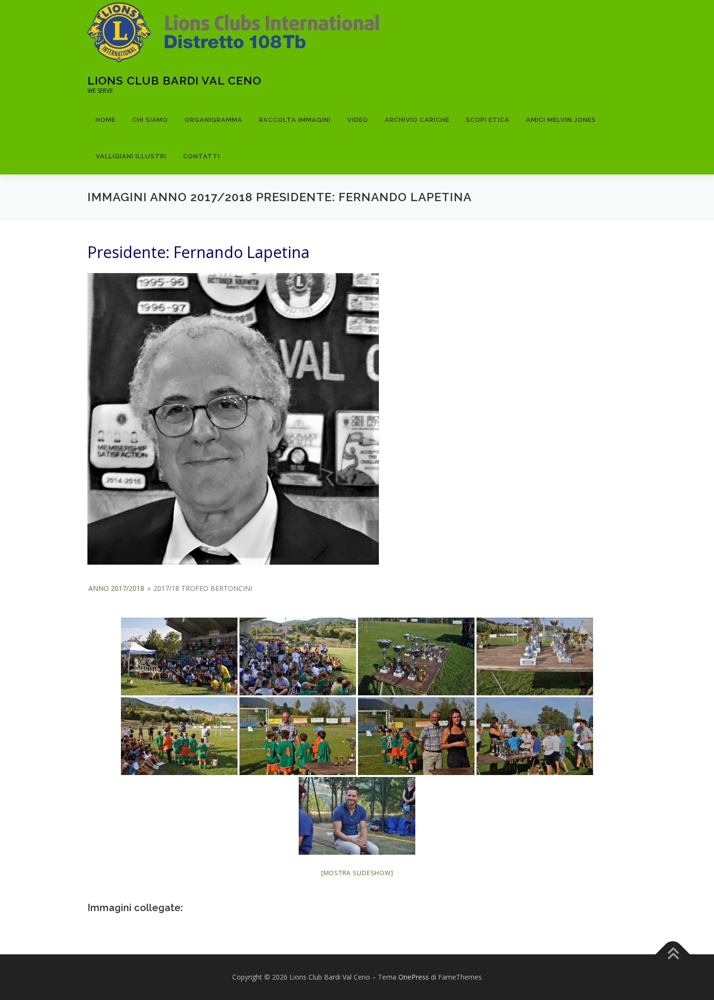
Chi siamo (150, 119)
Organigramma (213, 119)
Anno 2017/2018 (116, 588)
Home (106, 119)
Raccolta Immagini (295, 119)
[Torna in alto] (673, 954)
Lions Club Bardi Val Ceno (174, 80)
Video (357, 119)
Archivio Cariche (417, 119)
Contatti (201, 156)
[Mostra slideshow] (357, 872)
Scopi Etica (488, 119)
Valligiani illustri (131, 156)
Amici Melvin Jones (561, 119)
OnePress (413, 977)
